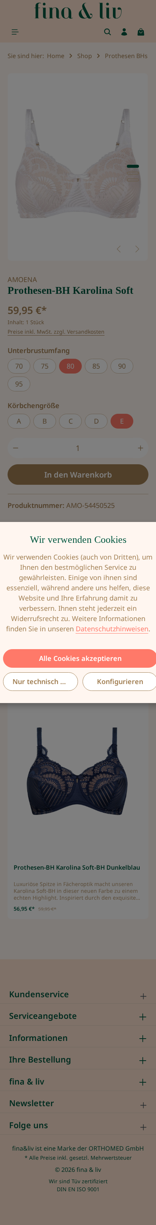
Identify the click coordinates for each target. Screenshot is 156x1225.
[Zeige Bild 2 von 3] (133, 173)
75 (44, 365)
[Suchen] (107, 31)
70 (19, 365)
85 (96, 365)
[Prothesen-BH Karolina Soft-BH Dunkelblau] (78, 772)
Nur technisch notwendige (45, 681)
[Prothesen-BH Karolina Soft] (78, 167)
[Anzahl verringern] (15, 448)
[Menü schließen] (15, 31)
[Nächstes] (137, 249)
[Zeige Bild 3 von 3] (133, 179)
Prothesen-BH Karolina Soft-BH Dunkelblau (77, 868)
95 (19, 383)
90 (122, 365)
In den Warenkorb (78, 474)
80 (70, 365)
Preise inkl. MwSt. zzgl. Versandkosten (56, 331)
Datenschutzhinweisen (112, 628)
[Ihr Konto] (124, 31)
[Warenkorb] (140, 31)
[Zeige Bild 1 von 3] (133, 166)
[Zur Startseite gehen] (78, 11)
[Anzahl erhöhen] (141, 448)
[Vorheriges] (119, 249)
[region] (78, 167)
